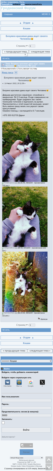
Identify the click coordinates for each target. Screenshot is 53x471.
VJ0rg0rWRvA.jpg (10, 248)
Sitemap (39, 466)
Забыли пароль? (8, 437)
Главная (8, 14)
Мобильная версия (26, 460)
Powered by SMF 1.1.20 (26, 462)
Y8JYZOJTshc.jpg (10, 313)
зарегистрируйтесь (33, 4)
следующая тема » (37, 52)
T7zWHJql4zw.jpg (10, 183)
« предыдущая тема (15, 51)
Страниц (21, 46)
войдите (16, 4)
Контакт (26, 452)
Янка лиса (7, 72)
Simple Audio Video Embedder (22, 466)
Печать (6, 59)
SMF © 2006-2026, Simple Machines (26, 464)
